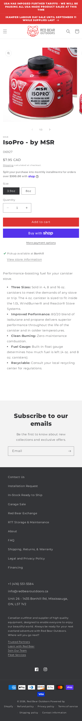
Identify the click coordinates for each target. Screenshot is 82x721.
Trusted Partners (19, 641)
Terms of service (68, 706)
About (12, 531)
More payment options (41, 242)
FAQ (11, 540)
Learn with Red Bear (21, 646)
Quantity (9, 199)
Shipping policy (29, 712)
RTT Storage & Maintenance (28, 522)
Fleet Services (17, 654)
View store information (24, 259)
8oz (28, 191)
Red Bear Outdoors (38, 701)
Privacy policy (46, 706)
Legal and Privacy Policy (26, 558)
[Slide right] (49, 129)
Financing (15, 567)
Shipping (8, 165)
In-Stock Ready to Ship (25, 495)
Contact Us (16, 477)
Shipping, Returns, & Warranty (30, 549)
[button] (5, 31)
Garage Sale (17, 504)
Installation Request (23, 486)
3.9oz (11, 191)
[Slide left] (32, 129)
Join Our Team (17, 650)
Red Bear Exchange (22, 513)
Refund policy (25, 706)
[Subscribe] (69, 451)
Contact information (54, 712)
